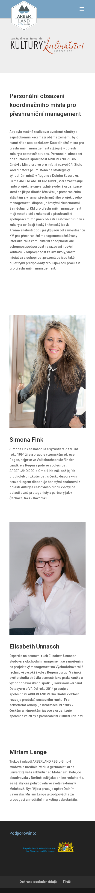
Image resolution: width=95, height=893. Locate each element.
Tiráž (66, 882)
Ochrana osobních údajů (38, 882)
